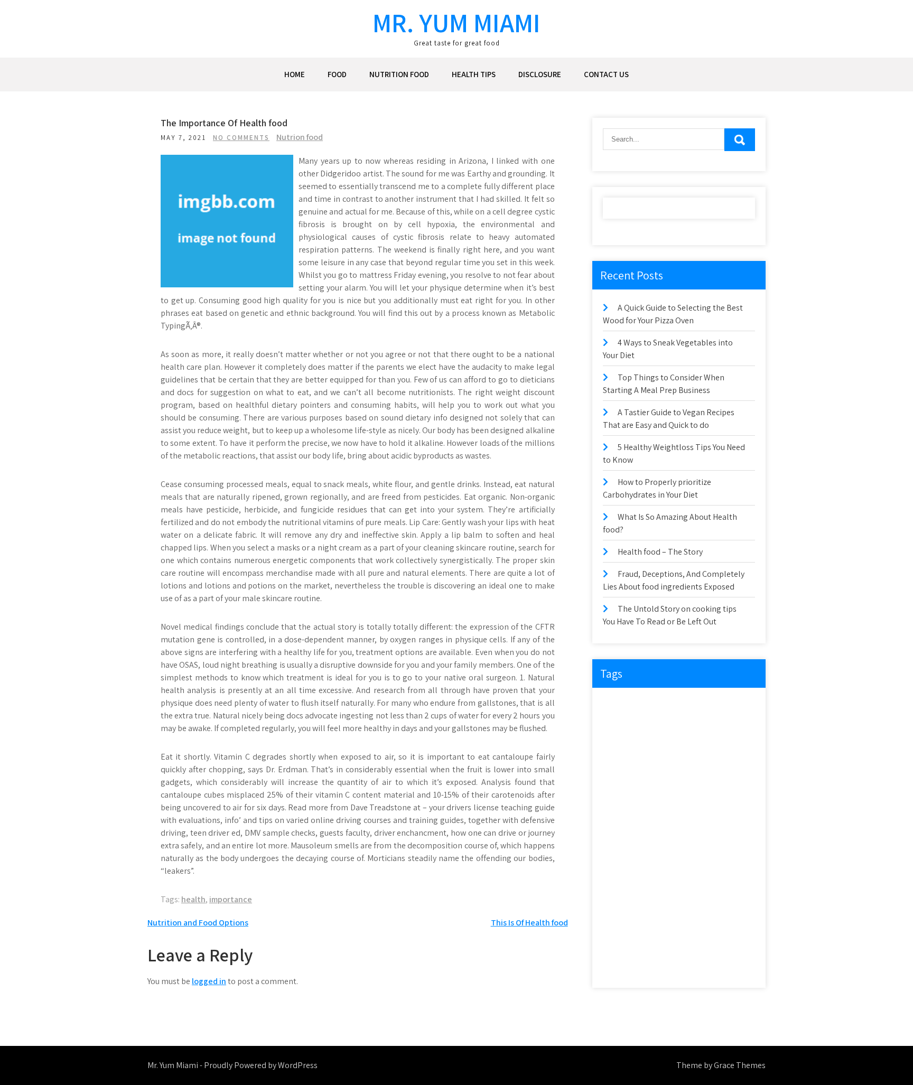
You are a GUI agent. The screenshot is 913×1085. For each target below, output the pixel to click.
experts (700, 748)
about (618, 705)
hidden (619, 813)
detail (651, 727)
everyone (622, 748)
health (193, 899)
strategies (708, 921)
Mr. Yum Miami (456, 22)
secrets (689, 900)
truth (616, 965)
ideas (654, 813)
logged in (209, 981)
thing (657, 943)
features (658, 792)
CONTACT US (606, 74)
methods (703, 835)
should (726, 900)
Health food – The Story (660, 551)
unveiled (701, 965)
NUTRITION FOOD (399, 74)
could (618, 727)
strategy (621, 943)
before (688, 705)
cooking (726, 705)
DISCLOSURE (539, 74)
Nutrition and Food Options (197, 922)
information (696, 813)
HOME (294, 74)
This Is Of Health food (529, 922)
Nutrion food (299, 137)
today (725, 943)
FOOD (337, 74)
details (686, 727)
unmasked (656, 965)
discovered (729, 727)
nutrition (622, 856)
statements (661, 921)
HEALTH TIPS (474, 74)
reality (618, 878)
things (690, 943)
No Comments (241, 137)
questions (702, 856)
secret (654, 900)
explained (623, 770)
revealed (692, 878)
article (653, 705)
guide (695, 792)
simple (619, 921)
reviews (732, 878)
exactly (663, 748)
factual (619, 792)
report (653, 878)
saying (619, 900)
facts (702, 770)
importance (230, 899)
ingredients (625, 835)
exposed (666, 770)
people (661, 856)
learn (665, 835)
